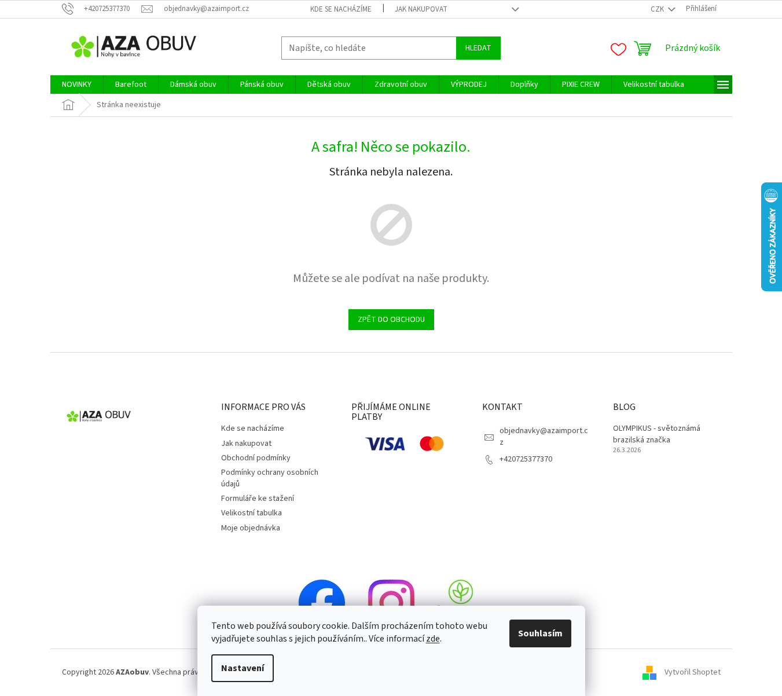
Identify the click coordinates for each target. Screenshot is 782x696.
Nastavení (242, 668)
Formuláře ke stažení (257, 498)
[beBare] (461, 603)
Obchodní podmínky (256, 458)
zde (433, 638)
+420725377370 (526, 459)
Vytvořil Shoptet (692, 672)
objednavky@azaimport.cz (544, 436)
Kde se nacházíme (341, 9)
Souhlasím (540, 633)
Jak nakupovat (421, 9)
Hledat (478, 48)
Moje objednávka (250, 528)
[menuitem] (76, 84)
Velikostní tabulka (251, 513)
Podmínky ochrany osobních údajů (269, 478)
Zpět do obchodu (391, 319)
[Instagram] (391, 603)
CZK (658, 9)
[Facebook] (322, 603)
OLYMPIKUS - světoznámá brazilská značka (656, 434)
